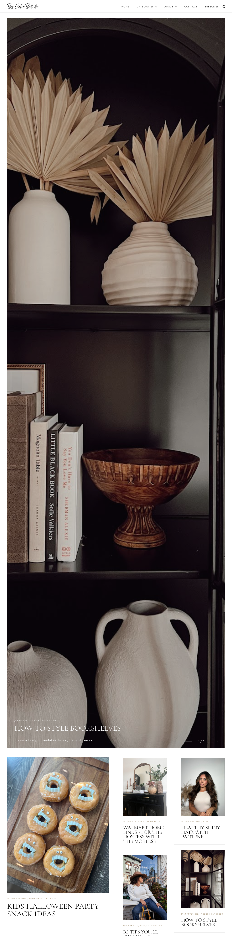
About (169, 6)
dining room (152, 821)
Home (125, 6)
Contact (191, 6)
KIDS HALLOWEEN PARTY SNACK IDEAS (53, 910)
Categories (145, 6)
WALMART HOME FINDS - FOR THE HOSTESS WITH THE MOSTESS (143, 834)
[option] (116, 383)
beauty (207, 821)
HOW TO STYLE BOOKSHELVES (199, 922)
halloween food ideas (43, 898)
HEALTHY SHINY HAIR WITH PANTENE (200, 832)
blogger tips (46, 720)
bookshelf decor (213, 913)
